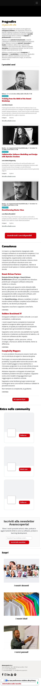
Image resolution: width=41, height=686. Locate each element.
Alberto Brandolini (9, 214)
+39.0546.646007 (7, 670)
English (37, 19)
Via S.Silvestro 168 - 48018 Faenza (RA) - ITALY (15, 667)
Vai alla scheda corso (9, 121)
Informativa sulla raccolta (11, 684)
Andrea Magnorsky (10, 161)
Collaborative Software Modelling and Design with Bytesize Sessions (19, 155)
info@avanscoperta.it (21, 670)
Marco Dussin (8, 105)
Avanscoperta (10, 3)
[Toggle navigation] (36, 3)
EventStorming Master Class (13, 210)
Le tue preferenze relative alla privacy (21, 680)
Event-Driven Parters (11, 274)
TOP (37, 244)
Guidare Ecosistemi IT (12, 313)
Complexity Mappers (11, 351)
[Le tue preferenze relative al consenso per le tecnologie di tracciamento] (37, 682)
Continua (5, 310)
